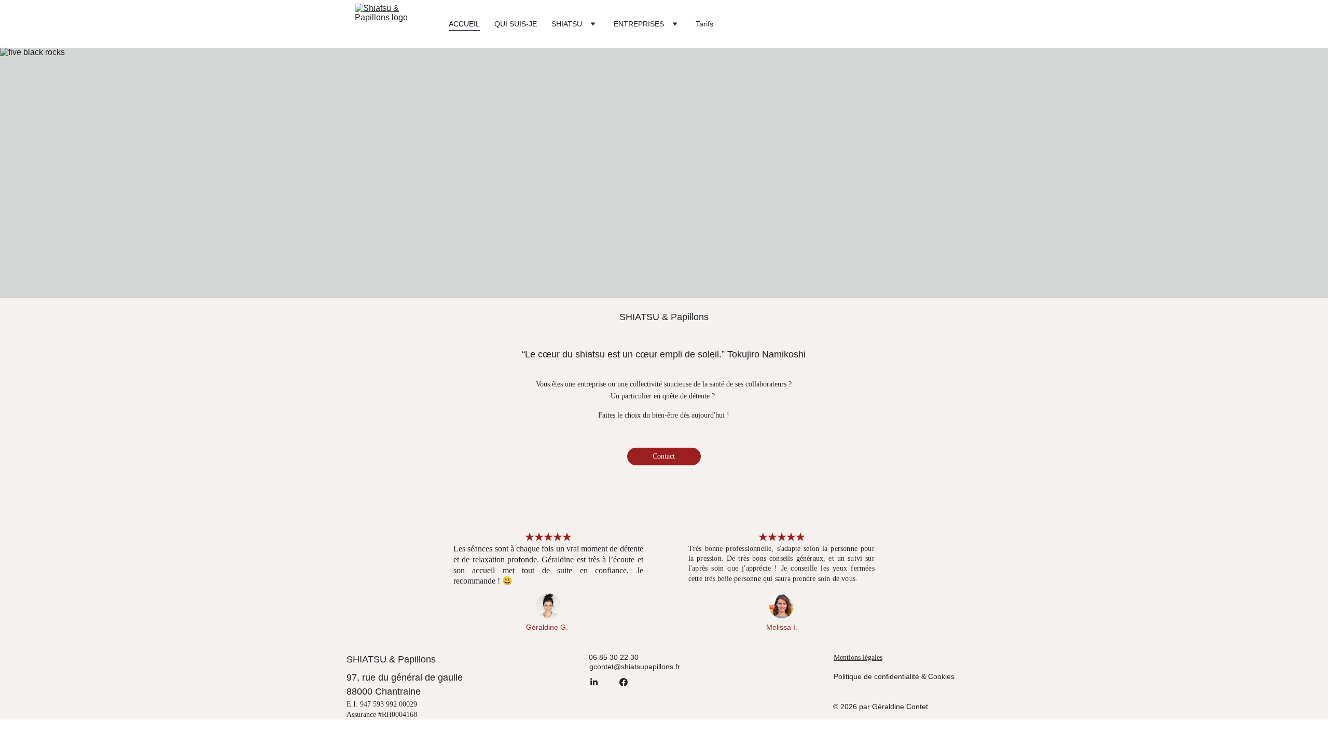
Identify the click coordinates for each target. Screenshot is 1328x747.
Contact (664, 456)
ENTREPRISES (639, 24)
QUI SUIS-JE (515, 24)
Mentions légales (858, 657)
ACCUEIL (464, 24)
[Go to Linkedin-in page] (594, 682)
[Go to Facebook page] (623, 682)
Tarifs (704, 24)
